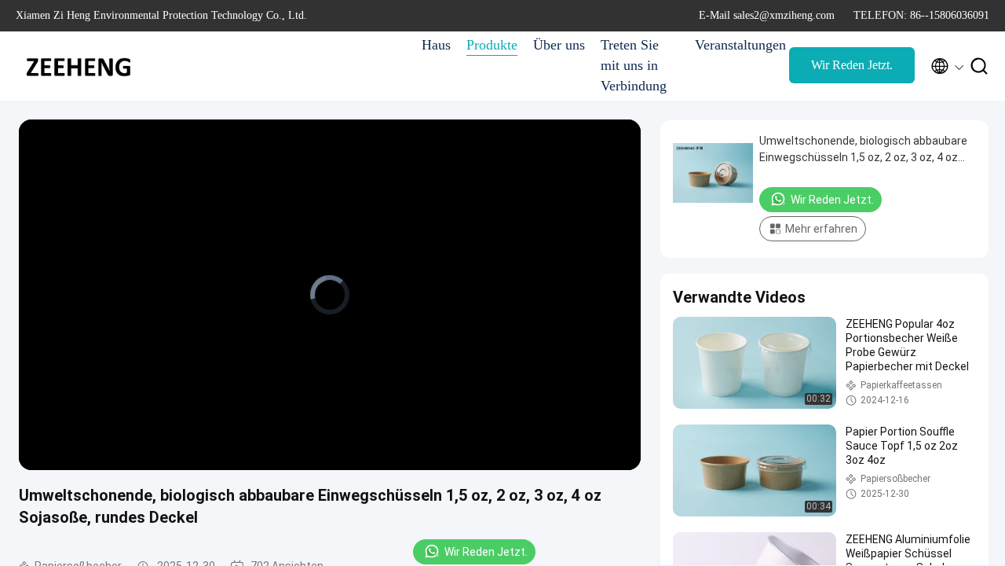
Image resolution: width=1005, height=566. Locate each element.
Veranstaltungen (734, 45)
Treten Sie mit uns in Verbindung (634, 65)
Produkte (491, 45)
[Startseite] (78, 66)
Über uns (559, 45)
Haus (436, 45)
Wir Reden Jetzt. (852, 65)
